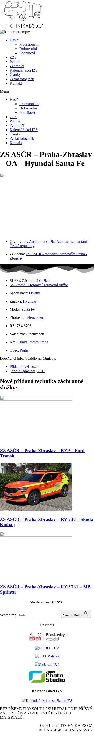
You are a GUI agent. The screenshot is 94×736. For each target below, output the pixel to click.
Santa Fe (28, 309)
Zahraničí (17, 66)
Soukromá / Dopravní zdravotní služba (39, 285)
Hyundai (29, 301)
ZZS (13, 57)
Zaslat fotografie (22, 79)
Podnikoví (27, 53)
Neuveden (35, 318)
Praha (24, 350)
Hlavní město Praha (33, 342)
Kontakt (16, 83)
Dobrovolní (28, 49)
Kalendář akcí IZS (24, 70)
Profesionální (29, 44)
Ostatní (34, 293)
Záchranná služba (35, 281)
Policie (15, 62)
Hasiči (14, 40)
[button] (47, 91)
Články (15, 75)
